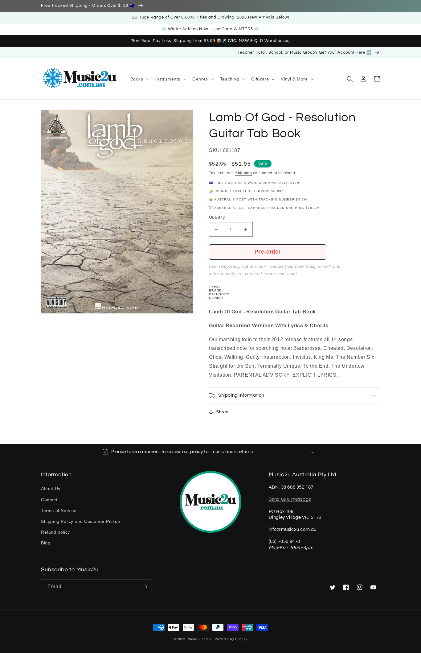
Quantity (217, 217)
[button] (139, 78)
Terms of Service (59, 510)
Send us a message (290, 499)
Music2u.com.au (201, 639)
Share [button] (222, 411)
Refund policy (55, 532)
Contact (49, 499)
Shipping (243, 173)
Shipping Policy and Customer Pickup (80, 521)
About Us (50, 488)
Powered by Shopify (231, 639)
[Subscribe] (145, 587)
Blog (45, 542)
